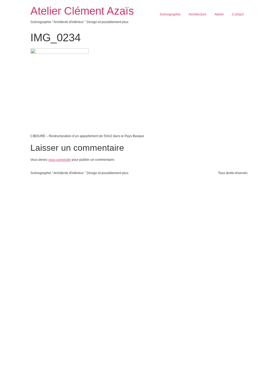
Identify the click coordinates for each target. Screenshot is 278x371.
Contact (238, 14)
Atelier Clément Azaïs (82, 11)
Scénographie (170, 14)
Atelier (219, 14)
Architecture (197, 14)
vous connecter (59, 160)
